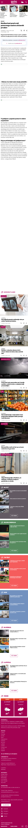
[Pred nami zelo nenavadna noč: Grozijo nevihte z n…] (4, 633)
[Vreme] (22, 2)
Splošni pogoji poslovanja (6, 822)
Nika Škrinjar (4, 777)
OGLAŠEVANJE (6, 805)
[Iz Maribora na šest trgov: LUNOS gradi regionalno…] (4, 563)
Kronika (2, 735)
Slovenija (3, 734)
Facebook (6, 808)
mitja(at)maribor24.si (11, 764)
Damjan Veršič (4, 774)
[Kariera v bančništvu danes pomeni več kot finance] (4, 571)
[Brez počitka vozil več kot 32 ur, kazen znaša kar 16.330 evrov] (14, 432)
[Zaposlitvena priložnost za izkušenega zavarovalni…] (4, 579)
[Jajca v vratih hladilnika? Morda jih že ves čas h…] (4, 684)
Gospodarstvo (4, 739)
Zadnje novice (4, 826)
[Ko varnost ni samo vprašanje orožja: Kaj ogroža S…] (4, 544)
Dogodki (3, 750)
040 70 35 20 (15, 792)
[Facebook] (23, 323)
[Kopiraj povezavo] (26, 323)
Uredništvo (3, 767)
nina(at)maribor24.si (5, 801)
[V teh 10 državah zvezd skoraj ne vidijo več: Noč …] (4, 528)
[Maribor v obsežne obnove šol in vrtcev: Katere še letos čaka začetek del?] (14, 335)
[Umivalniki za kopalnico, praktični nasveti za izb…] (4, 614)
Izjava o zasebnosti (5, 824)
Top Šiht (3, 748)
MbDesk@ (3, 769)
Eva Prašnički (4, 779)
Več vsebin (14, 515)
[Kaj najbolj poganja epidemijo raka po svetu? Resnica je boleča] (14, 305)
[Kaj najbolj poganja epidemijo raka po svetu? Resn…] (4, 668)
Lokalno (3, 732)
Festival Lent (4, 747)
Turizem (3, 745)
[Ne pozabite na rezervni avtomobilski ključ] (4, 493)
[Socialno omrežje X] (21, 323)
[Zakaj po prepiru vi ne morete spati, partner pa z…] (4, 676)
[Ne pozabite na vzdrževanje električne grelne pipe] (4, 598)
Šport (2, 737)
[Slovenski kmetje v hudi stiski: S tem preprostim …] (4, 641)
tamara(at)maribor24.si (6, 792)
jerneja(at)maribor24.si (6, 796)
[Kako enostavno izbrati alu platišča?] (4, 501)
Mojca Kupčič (4, 776)
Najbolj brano (14, 826)
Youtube (5, 816)
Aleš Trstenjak (4, 780)
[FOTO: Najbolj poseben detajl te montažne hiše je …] (4, 606)
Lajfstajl (3, 744)
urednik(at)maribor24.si (6, 760)
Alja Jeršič (3, 782)
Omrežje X (6, 811)
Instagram (6, 813)
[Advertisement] (14, 223)
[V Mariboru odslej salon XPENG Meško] (4, 509)
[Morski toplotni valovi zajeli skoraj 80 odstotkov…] (4, 536)
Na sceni (3, 742)
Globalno (3, 740)
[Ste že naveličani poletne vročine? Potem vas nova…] (4, 649)
